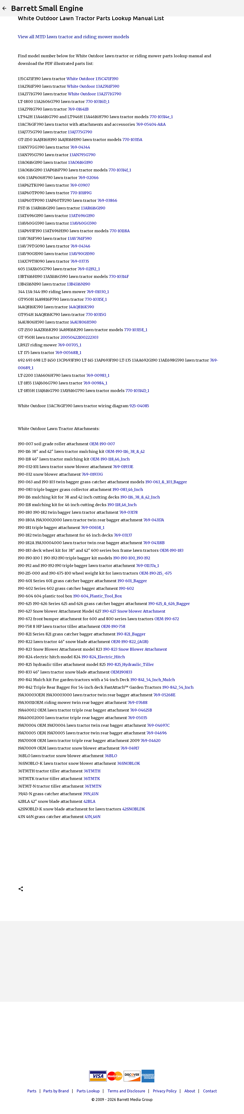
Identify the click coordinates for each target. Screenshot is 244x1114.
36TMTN (93, 786)
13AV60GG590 (83, 223)
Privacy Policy (165, 1091)
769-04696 (157, 733)
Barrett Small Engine (47, 8)
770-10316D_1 (97, 101)
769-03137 (123, 535)
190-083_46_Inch (127, 489)
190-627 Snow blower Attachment (133, 611)
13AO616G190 (80, 162)
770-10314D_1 (137, 390)
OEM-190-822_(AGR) (129, 641)
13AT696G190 (82, 215)
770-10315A (132, 139)
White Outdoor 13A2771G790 (94, 94)
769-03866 (107, 200)
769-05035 (137, 717)
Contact (210, 1091)
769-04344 (80, 147)
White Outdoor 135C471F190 (92, 78)
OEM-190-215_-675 (155, 573)
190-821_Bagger (131, 634)
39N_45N (90, 793)
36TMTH (92, 771)
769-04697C (158, 725)
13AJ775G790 (80, 132)
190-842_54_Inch (177, 687)
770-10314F (119, 276)
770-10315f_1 (96, 299)
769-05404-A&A (151, 124)
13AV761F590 (80, 238)
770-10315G (96, 314)
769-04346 (80, 246)
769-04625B (141, 710)
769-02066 (88, 177)
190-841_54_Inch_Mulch (152, 679)
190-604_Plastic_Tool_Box (97, 596)
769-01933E (123, 466)
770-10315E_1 (135, 329)
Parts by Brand (56, 1091)
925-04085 (139, 405)
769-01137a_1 (147, 565)
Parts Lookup (88, 1091)
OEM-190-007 (102, 443)
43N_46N (92, 816)
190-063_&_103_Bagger (166, 482)
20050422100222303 (79, 337)
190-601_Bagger (132, 580)
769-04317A (153, 520)
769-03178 (128, 512)
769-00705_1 (69, 345)
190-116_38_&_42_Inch (140, 497)
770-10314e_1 (162, 116)
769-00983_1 (97, 375)
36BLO (111, 755)
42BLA (89, 801)
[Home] (4, 8)
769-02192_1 (89, 268)
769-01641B (78, 109)
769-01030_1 (98, 291)
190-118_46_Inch (122, 504)
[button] (21, 889)
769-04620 (151, 740)
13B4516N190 (78, 284)
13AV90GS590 (82, 253)
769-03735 (80, 261)
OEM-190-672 (166, 618)
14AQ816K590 (81, 307)
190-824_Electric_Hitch (103, 656)
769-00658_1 (92, 527)
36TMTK (91, 778)
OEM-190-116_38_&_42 (125, 451)
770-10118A (120, 230)
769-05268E (164, 695)
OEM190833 (121, 672)
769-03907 (80, 185)
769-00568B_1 (68, 352)
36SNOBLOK (128, 763)
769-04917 (130, 748)
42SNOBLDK (133, 809)
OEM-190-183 (171, 550)
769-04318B (154, 542)
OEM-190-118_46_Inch (110, 459)
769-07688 (137, 702)
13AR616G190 (93, 208)
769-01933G (92, 474)
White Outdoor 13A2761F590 (93, 86)
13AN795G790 (83, 154)
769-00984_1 (95, 383)
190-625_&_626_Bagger (169, 603)
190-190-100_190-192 (131, 558)
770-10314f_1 (120, 170)
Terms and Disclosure (126, 1091)
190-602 (126, 588)
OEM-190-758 (113, 626)
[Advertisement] (122, 961)
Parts (31, 1091)
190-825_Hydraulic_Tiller (130, 664)
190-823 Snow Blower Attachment (135, 649)
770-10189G (81, 192)
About (189, 1091)
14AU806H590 (83, 322)
